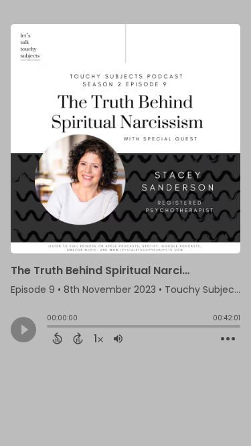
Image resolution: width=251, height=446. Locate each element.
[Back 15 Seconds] (57, 338)
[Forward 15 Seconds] (78, 338)
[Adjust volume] (118, 338)
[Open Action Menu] (228, 339)
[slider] (50, 327)
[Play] (23, 329)
